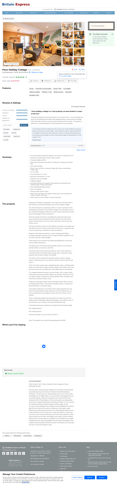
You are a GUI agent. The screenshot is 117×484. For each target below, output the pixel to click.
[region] (58, 477)
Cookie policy (63, 456)
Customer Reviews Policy (67, 461)
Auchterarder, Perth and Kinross (22, 72)
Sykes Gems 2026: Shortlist (95, 451)
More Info (96, 13)
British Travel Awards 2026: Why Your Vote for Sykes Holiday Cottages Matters (99, 462)
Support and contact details (67, 451)
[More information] (112, 34)
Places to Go (33, 13)
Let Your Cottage (68, 13)
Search (25, 125)
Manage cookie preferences (67, 458)
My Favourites (83, 13)
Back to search (9, 18)
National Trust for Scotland (16, 373)
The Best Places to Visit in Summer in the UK (99, 458)
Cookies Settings (77, 477)
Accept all (101, 477)
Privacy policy (64, 453)
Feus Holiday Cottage (14, 69)
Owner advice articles (66, 466)
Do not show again (65, 76)
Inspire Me (63, 468)
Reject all (89, 477)
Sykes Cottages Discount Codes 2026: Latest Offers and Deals (98, 454)
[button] (6, 44)
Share (83, 69)
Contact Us (108, 13)
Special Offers (19, 13)
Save (75, 69)
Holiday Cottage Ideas (50, 13)
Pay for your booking (65, 463)
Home (6, 13)
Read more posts (93, 466)
